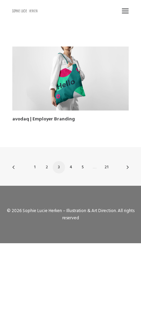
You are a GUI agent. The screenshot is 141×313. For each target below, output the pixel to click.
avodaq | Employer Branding (43, 119)
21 (106, 167)
